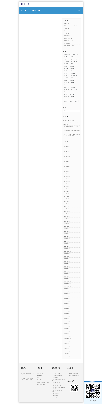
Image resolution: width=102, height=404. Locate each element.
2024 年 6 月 (66, 208)
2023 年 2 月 (66, 246)
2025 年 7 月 (66, 176)
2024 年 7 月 (66, 206)
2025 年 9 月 (66, 171)
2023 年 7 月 (66, 233)
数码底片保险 (55, 395)
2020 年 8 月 (66, 318)
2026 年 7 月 (66, 146)
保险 (77, 59)
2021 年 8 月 (66, 291)
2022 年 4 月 (66, 271)
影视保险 (66, 75)
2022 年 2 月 (66, 276)
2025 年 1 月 (66, 191)
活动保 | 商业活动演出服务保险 (43, 382)
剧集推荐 (66, 66)
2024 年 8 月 (66, 203)
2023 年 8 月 (66, 231)
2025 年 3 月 (66, 186)
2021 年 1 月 (66, 306)
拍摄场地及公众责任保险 (57, 375)
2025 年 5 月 (66, 181)
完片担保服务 (73, 70)
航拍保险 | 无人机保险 (57, 385)
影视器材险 (66, 77)
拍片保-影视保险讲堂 (67, 43)
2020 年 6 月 (66, 323)
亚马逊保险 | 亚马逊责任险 (73, 373)
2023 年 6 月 (66, 236)
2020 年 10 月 (66, 313)
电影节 (72, 96)
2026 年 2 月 (66, 158)
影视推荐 (66, 80)
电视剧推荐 (71, 98)
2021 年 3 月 (66, 301)
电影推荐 (66, 96)
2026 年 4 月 (66, 153)
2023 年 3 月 (66, 243)
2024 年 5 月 (66, 211)
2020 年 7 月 (66, 321)
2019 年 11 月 (66, 338)
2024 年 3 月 (66, 216)
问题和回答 (53, 3)
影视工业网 (39, 377)
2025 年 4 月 (66, 183)
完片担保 (78, 3)
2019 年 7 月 (66, 348)
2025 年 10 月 (66, 168)
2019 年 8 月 (66, 346)
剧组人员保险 (74, 61)
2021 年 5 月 (66, 296)
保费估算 (74, 3)
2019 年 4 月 (66, 353)
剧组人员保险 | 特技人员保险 (58, 382)
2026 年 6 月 (66, 148)
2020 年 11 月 (66, 311)
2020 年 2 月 (66, 333)
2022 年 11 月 (66, 253)
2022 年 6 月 (66, 266)
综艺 (65, 101)
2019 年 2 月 (66, 356)
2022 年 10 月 (66, 256)
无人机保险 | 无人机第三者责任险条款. (70, 45)
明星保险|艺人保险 (56, 373)
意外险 (72, 82)
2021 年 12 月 (66, 281)
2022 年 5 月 (66, 268)
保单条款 (64, 3)
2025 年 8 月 (66, 173)
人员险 (72, 56)
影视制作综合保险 (67, 35)
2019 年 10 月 (66, 341)
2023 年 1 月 (66, 248)
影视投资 (73, 77)
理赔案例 (66, 91)
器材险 (66, 68)
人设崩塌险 (66, 59)
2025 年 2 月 (66, 188)
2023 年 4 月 (66, 241)
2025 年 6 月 (66, 178)
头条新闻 (65, 28)
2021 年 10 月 (66, 286)
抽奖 (65, 84)
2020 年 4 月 (66, 328)
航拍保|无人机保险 (71, 371)
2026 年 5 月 (66, 151)
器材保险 (72, 66)
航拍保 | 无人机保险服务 (41, 380)
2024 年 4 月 (66, 213)
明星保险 (66, 89)
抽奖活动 (71, 84)
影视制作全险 (55, 377)
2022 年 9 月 (66, 258)
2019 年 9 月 (66, 343)
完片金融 (72, 73)
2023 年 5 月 (66, 238)
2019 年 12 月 (66, 336)
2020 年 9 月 (66, 316)
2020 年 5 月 (66, 326)
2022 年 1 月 (66, 278)
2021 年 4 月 (66, 298)
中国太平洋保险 (40, 373)
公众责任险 (66, 61)
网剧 (70, 101)
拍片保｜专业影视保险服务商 (73, 375)
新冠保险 (73, 87)
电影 (72, 91)
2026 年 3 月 (66, 156)
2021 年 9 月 (66, 288)
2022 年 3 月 (66, 273)
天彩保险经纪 (39, 375)
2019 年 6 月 (66, 351)
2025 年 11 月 (66, 166)
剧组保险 (73, 63)
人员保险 (66, 56)
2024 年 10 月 (66, 198)
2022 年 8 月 (66, 261)
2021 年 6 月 (66, 293)
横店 (72, 89)
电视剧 (65, 98)
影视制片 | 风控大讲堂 (68, 38)
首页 (49, 3)
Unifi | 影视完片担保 (41, 384)
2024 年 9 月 (66, 201)
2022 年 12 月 (66, 251)
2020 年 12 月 (66, 308)
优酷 (72, 59)
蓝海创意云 (39, 379)
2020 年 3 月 (66, 331)
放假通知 (66, 87)
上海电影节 (75, 54)
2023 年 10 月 (66, 226)
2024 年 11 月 (66, 196)
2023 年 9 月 (66, 228)
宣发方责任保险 (56, 393)
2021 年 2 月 (66, 303)
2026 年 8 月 (66, 143)
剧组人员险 (66, 63)
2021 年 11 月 (66, 283)
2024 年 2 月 (66, 218)
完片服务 (66, 73)
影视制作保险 (74, 75)
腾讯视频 (76, 101)
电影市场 (72, 94)
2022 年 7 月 (66, 263)
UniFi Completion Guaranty (42, 371)
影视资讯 (66, 82)
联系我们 (69, 3)
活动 (76, 89)
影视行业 (72, 80)
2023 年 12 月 (66, 223)
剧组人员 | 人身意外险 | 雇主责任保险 (70, 25)
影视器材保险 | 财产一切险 (68, 40)
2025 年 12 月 (66, 163)
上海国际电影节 (67, 54)
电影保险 (66, 94)
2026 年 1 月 (66, 161)
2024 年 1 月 (66, 221)
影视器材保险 (55, 371)
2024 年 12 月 (66, 193)
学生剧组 (72, 68)
